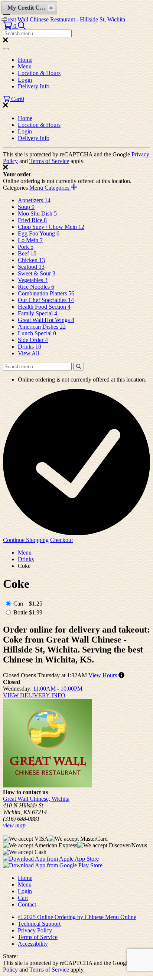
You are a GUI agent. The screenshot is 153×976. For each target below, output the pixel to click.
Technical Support (39, 924)
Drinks (26, 559)
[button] (10, 26)
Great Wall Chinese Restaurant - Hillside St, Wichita (64, 19)
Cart (23, 898)
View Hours (102, 675)
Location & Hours (39, 73)
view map (14, 825)
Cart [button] (17, 99)
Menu (25, 66)
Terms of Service (49, 161)
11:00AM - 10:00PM (57, 688)
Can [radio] (18, 603)
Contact (27, 904)
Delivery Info (33, 86)
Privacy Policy (35, 930)
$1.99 (35, 612)
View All (28, 353)
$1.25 (35, 603)
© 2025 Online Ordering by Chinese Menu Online (77, 917)
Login (25, 80)
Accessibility (33, 944)
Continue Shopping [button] (26, 540)
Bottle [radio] (20, 612)
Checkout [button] (61, 540)
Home (25, 60)
